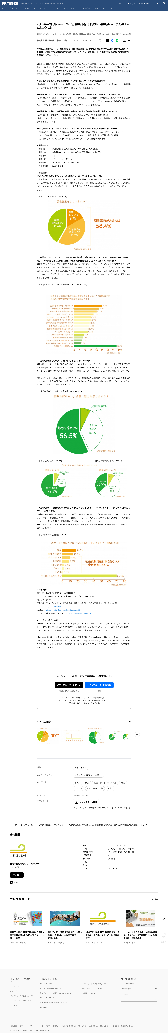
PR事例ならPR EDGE (89, 993)
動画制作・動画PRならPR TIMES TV (52, 988)
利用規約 (56, 1026)
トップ (14, 825)
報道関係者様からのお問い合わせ (74, 1026)
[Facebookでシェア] (112, 40)
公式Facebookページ (128, 984)
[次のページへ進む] (137, 734)
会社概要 (13, 1026)
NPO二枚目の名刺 (95, 788)
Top (3, 8)
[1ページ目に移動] (129, 721)
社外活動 (78, 788)
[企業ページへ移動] (18, 851)
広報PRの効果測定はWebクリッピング (53, 1002)
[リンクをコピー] (129, 40)
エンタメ (43, 8)
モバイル (25, 8)
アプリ (34, 8)
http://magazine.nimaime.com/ (80, 613)
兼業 (123, 783)
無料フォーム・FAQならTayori (92, 988)
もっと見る (153, 899)
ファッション (68, 8)
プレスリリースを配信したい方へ (22, 1001)
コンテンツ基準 (44, 1026)
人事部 (113, 783)
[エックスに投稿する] (107, 40)
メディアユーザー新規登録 (99, 685)
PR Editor (43, 1007)
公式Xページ (125, 994)
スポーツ (114, 8)
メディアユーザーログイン (69, 685)
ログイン (156, 3)
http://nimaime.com (53, 607)
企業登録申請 (144, 3)
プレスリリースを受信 (127, 3)
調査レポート (80, 768)
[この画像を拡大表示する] (48, 736)
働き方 (77, 783)
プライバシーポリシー (28, 1026)
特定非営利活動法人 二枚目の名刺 (50, 825)
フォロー (17, 875)
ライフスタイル (83, 8)
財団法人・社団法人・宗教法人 (88, 775)
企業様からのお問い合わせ (98, 1026)
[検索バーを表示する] (164, 3)
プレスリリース (27, 825)
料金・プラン (15, 991)
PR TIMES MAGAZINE (48, 998)
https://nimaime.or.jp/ (117, 845)
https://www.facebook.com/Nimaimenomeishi (63, 610)
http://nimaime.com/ (81, 795)
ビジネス (96, 8)
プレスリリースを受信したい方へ (22, 996)
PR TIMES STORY (46, 984)
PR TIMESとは (15, 986)
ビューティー (55, 8)
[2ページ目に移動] (130, 721)
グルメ (105, 8)
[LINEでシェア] (117, 40)
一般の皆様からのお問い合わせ (122, 1026)
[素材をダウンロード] (124, 40)
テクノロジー (13, 8)
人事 (111, 788)
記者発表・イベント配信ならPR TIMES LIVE (55, 993)
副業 (87, 783)
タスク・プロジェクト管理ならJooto (94, 984)
